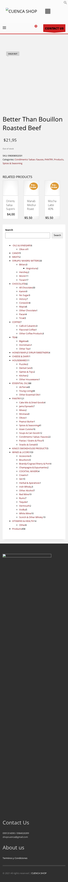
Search (9, 229)
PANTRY (49, 159)
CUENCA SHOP (39, 873)
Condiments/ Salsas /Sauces (29, 159)
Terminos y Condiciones (15, 858)
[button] (65, 3)
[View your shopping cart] (37, 28)
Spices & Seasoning (12, 163)
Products (58, 159)
